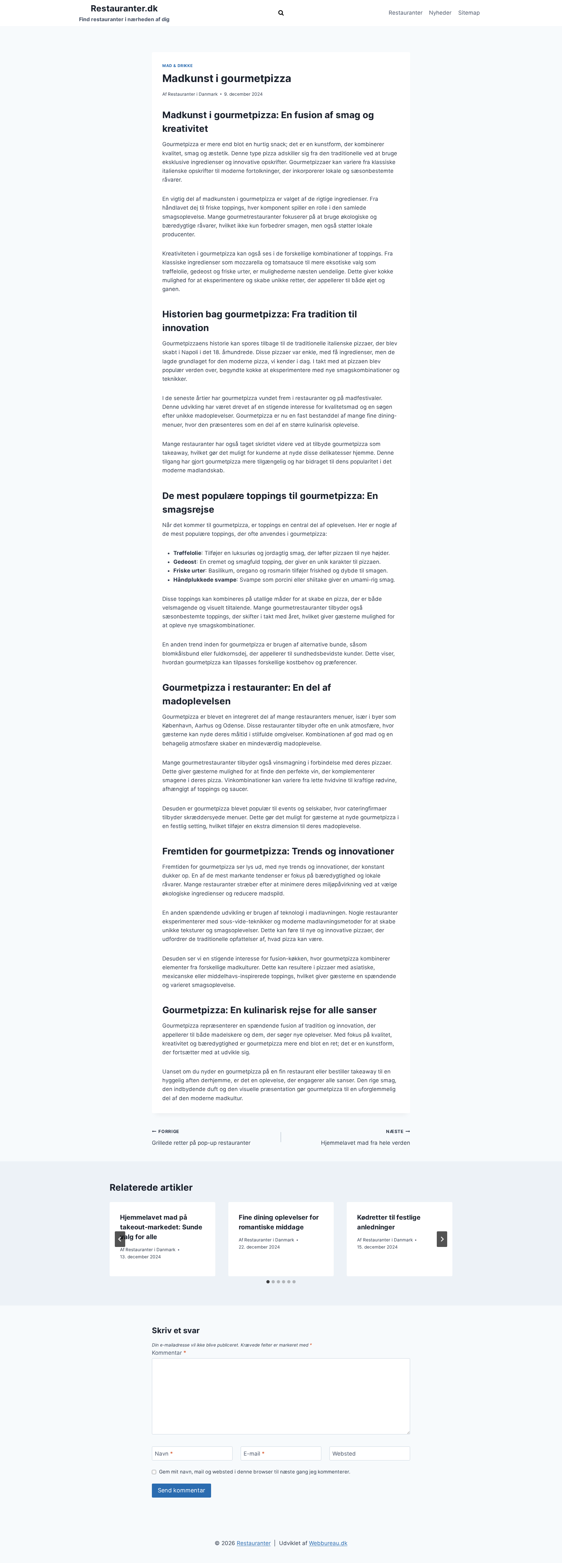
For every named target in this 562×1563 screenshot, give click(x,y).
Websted (344, 1453)
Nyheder (440, 12)
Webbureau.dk (328, 1543)
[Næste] (442, 1239)
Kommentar (169, 1352)
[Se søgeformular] (281, 13)
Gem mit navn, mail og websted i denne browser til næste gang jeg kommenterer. (254, 1472)
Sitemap (469, 12)
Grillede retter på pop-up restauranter (201, 1137)
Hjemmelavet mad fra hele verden (365, 1137)
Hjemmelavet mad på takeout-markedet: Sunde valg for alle (161, 1227)
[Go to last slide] (120, 1239)
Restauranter (405, 12)
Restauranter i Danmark (193, 94)
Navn (164, 1453)
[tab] (268, 1281)
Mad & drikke (177, 65)
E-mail (254, 1453)
